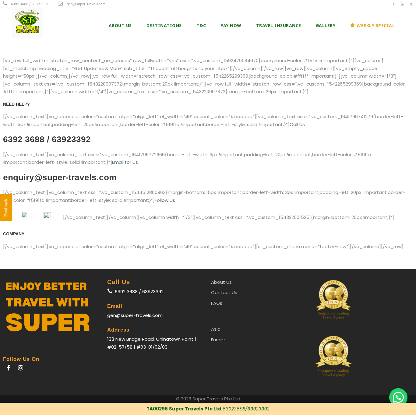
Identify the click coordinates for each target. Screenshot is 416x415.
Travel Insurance (278, 25)
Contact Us (224, 292)
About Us (120, 25)
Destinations (164, 25)
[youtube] (402, 4)
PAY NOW (230, 25)
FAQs (216, 303)
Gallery (326, 25)
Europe (219, 339)
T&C (201, 25)
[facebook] (394, 4)
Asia (215, 329)
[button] (398, 397)
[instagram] (411, 4)
